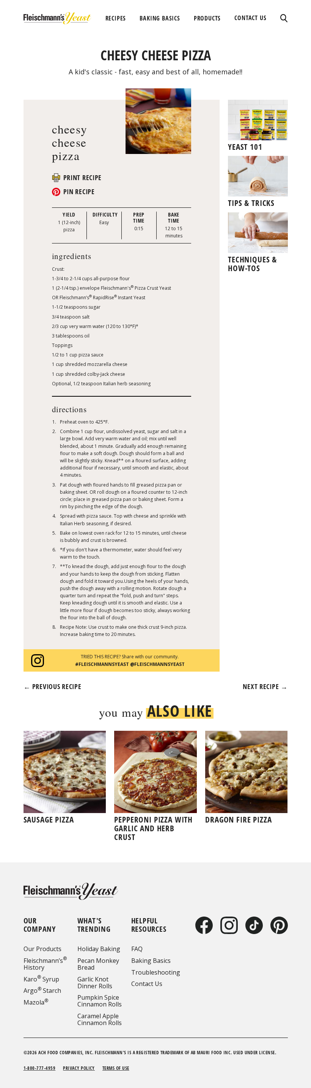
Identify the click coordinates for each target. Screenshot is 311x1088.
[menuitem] (115, 18)
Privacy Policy (79, 1068)
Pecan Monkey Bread (98, 964)
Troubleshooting (155, 972)
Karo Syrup (41, 979)
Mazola (36, 1002)
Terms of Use (115, 1068)
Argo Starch (42, 990)
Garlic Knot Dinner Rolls (94, 982)
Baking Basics (151, 960)
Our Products (42, 949)
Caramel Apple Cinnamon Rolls (99, 1019)
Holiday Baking (98, 949)
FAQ (137, 949)
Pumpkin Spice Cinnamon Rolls (99, 1000)
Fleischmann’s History (45, 964)
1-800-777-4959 (40, 1068)
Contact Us (146, 984)
